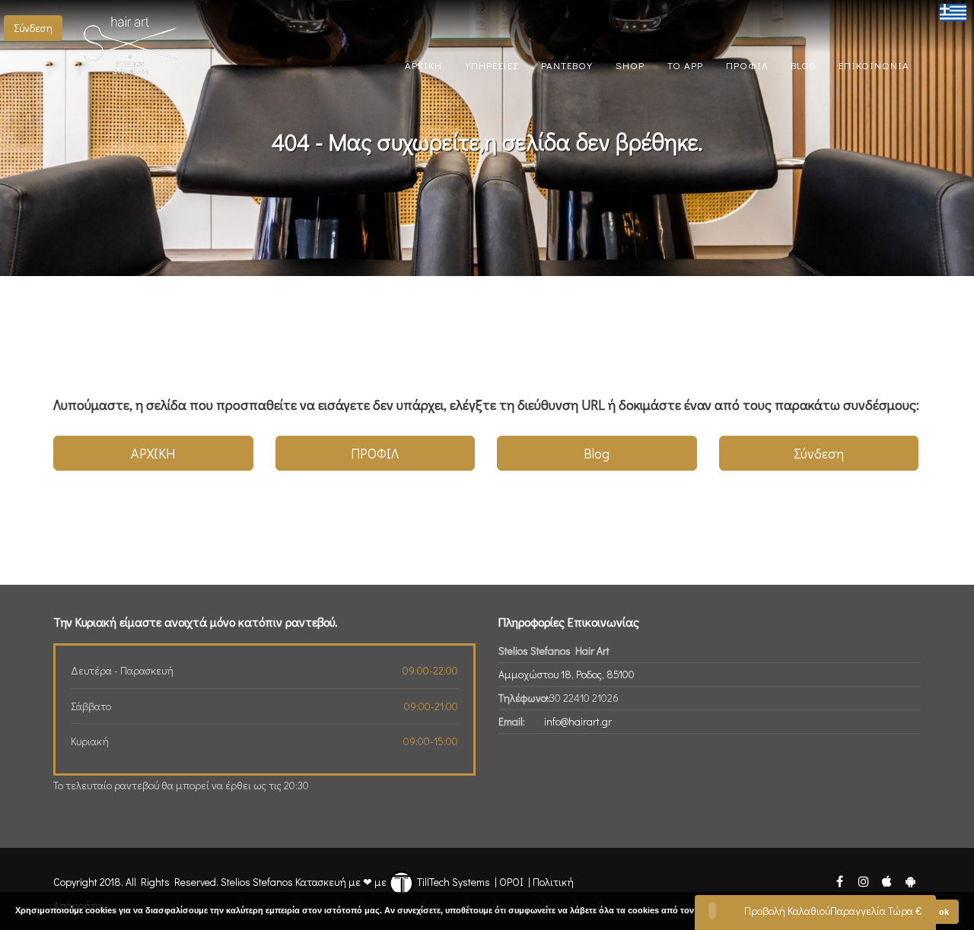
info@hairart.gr (578, 721)
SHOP (630, 65)
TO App (685, 65)
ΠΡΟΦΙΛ (747, 65)
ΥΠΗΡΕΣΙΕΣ (491, 65)
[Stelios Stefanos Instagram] (863, 880)
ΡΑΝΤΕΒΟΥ (567, 65)
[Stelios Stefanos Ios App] (887, 880)
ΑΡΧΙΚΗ (423, 65)
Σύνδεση (33, 28)
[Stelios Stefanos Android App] (910, 880)
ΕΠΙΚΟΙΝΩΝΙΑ (874, 65)
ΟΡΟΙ (511, 881)
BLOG (803, 65)
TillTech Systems (452, 881)
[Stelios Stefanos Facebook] (839, 880)
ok (944, 911)
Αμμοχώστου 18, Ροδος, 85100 (566, 674)
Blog (597, 453)
